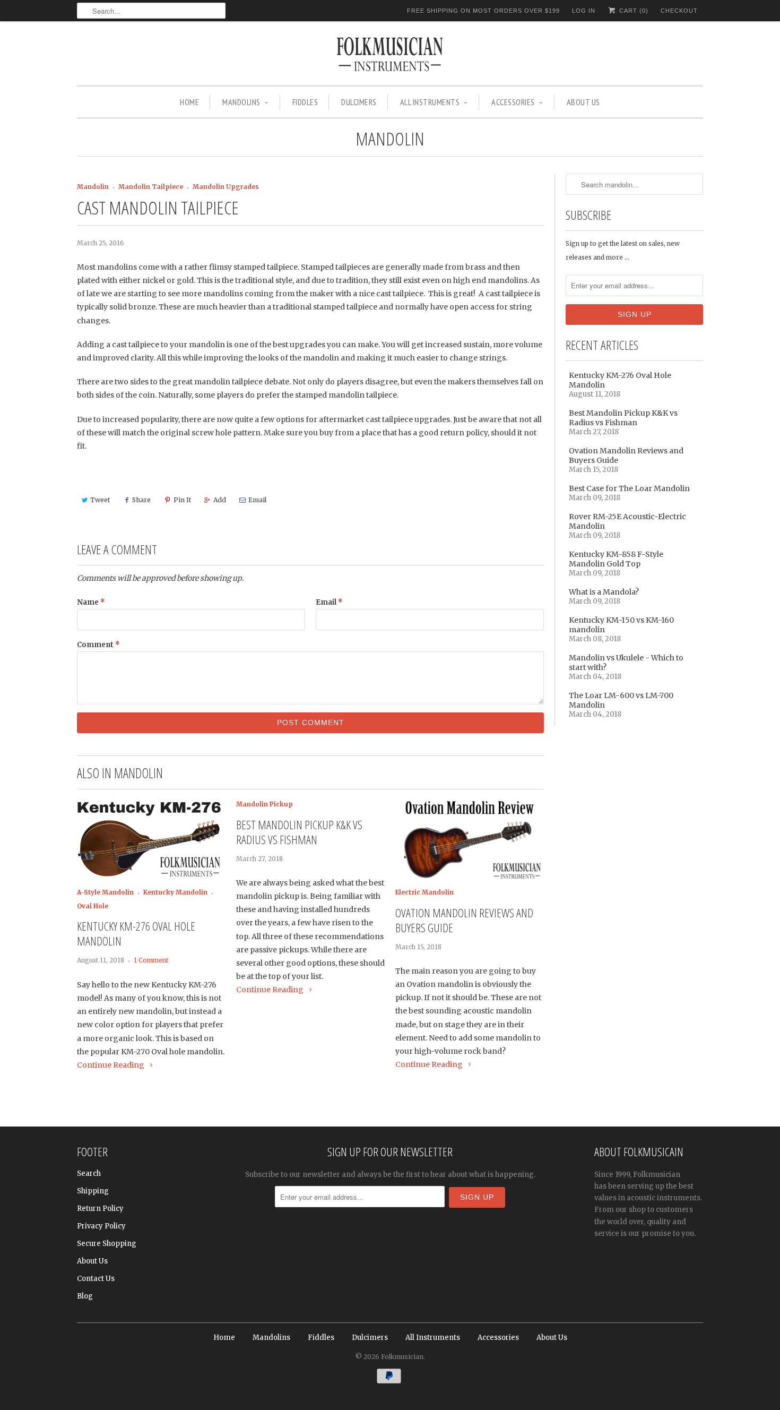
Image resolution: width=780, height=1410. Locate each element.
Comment (98, 644)
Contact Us (96, 1278)
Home (189, 102)
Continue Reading (111, 1065)
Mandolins (241, 102)
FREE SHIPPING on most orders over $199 (483, 10)
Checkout (679, 10)
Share (141, 500)
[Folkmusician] (390, 55)
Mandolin (93, 187)
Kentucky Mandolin (175, 892)
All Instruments (430, 102)
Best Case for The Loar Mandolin (629, 488)
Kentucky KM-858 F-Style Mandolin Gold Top (616, 559)
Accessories (513, 102)
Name (91, 602)
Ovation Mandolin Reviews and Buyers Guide (464, 920)
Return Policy (100, 1208)
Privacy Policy (101, 1226)
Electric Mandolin (424, 892)
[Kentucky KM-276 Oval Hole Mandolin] (151, 878)
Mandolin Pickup (264, 804)
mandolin (390, 138)
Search (89, 1173)
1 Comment (151, 960)
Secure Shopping (106, 1243)
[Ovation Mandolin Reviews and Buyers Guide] (469, 878)
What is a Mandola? (604, 592)
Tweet (100, 500)
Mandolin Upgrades (226, 187)
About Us (583, 102)
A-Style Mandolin (105, 892)
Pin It (182, 500)
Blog (85, 1296)
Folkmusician (402, 1357)
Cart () (632, 10)
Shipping (93, 1191)
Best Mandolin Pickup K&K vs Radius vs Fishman (299, 832)
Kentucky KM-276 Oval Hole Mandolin (136, 933)
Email (257, 500)
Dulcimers (359, 102)
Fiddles (305, 102)
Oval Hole (92, 906)
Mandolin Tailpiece (150, 187)
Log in (583, 10)
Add (219, 500)
